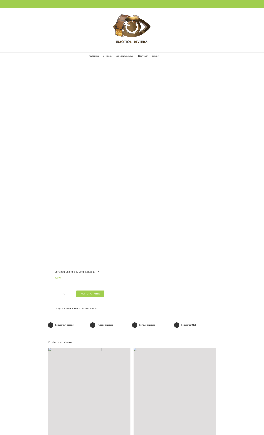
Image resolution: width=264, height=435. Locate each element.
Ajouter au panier (90, 293)
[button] (170, 56)
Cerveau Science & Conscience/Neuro (80, 308)
